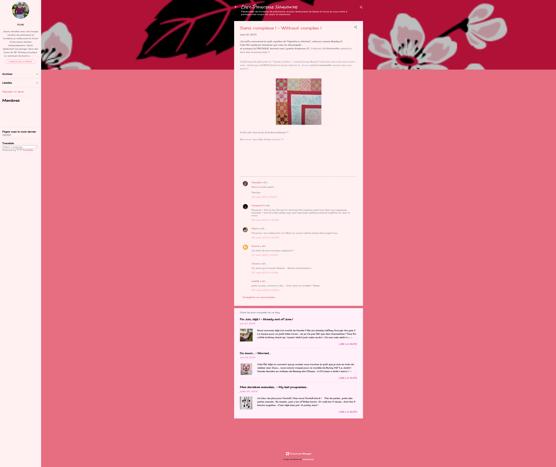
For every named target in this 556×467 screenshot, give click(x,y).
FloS (20, 24)
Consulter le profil (20, 62)
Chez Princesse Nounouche (269, 7)
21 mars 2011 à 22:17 (264, 197)
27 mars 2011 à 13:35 (265, 255)
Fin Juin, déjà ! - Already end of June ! (266, 319)
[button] (355, 27)
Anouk (255, 246)
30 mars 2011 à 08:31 (265, 290)
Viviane (255, 263)
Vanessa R (258, 205)
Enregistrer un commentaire (259, 297)
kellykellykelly (308, 459)
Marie (255, 228)
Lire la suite (348, 344)
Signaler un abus (13, 91)
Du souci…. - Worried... (255, 353)
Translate (28, 150)
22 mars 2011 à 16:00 (265, 237)
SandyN (256, 182)
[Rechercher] (361, 7)
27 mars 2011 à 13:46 (265, 272)
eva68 (255, 281)
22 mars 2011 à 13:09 (265, 220)
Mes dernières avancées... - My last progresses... (274, 387)
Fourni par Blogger (300, 453)
